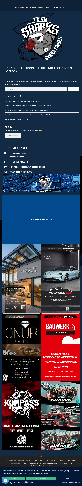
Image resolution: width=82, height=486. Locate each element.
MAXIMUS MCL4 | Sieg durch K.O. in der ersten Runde (22, 101)
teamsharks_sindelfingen (21, 172)
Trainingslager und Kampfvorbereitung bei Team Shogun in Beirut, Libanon (28, 106)
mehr (68, 479)
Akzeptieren (41, 479)
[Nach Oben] (41, 455)
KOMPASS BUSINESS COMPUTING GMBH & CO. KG (59, 463)
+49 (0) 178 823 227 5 (61, 8)
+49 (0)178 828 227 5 (68, 461)
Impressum (38, 466)
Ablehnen (14, 479)
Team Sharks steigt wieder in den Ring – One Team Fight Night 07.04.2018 (28, 115)
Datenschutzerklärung (74, 482)
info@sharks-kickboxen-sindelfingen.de (27, 167)
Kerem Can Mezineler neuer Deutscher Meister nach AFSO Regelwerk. (27, 110)
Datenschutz (47, 466)
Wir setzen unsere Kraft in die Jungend (17, 119)
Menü (79, 4)
